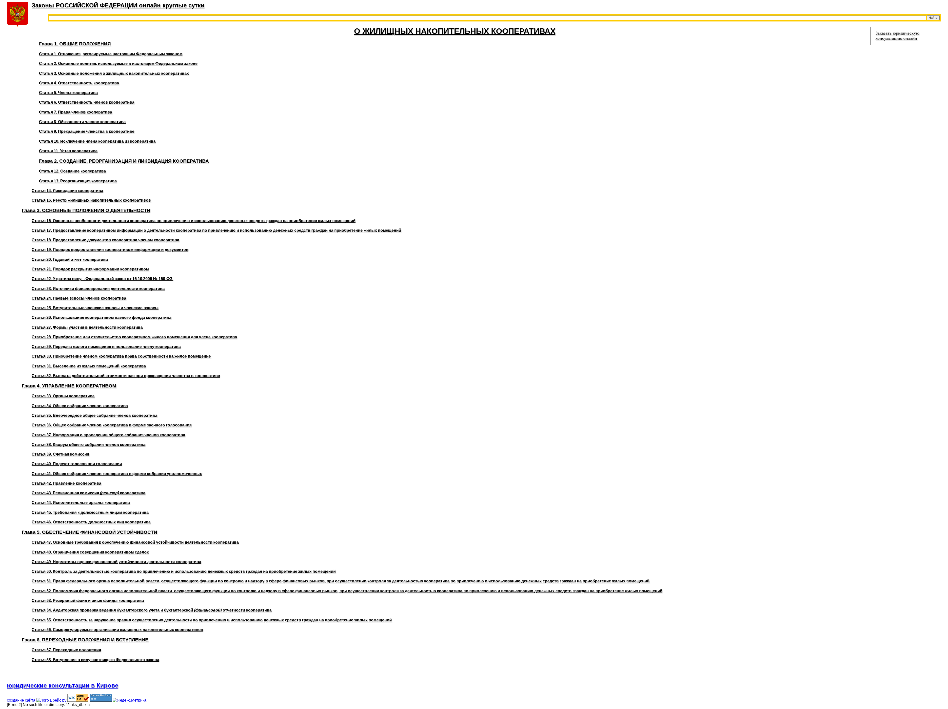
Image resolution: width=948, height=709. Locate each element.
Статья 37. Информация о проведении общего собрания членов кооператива (108, 435)
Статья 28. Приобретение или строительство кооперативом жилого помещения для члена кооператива (134, 337)
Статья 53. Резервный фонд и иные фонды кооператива (88, 600)
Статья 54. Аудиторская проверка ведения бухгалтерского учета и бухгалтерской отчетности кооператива (152, 610)
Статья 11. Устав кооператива (68, 151)
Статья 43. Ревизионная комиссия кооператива (88, 493)
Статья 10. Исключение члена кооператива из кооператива (97, 141)
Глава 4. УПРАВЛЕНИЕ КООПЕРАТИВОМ (69, 385)
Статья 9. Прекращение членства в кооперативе (86, 131)
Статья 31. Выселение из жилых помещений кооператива (89, 366)
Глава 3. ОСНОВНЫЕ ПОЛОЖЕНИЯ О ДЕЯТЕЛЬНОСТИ (86, 210)
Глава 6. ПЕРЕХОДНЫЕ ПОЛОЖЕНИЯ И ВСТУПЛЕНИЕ (85, 639)
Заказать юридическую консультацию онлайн (897, 36)
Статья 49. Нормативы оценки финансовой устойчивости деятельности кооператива (116, 562)
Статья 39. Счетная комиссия (60, 454)
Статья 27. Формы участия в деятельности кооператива (87, 327)
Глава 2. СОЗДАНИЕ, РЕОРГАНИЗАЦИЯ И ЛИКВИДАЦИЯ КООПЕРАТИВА (124, 161)
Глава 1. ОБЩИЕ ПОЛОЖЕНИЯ (75, 43)
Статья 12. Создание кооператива (72, 171)
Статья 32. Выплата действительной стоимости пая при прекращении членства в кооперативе (126, 376)
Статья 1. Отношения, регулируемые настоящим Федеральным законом (110, 54)
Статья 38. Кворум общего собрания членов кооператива (88, 444)
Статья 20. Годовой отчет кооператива (70, 259)
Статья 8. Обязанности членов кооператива (82, 122)
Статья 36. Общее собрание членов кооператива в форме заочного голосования (112, 425)
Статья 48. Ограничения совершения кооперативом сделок (90, 552)
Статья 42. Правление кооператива (66, 483)
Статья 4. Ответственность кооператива (79, 83)
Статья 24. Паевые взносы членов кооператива (79, 298)
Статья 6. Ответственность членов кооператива (86, 102)
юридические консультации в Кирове (62, 685)
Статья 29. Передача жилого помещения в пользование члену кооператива (106, 347)
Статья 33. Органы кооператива (63, 396)
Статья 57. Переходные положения (66, 650)
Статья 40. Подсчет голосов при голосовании (77, 464)
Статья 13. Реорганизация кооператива (78, 181)
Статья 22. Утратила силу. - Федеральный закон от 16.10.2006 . (102, 279)
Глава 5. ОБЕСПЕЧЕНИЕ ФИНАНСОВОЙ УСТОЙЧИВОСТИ (89, 532)
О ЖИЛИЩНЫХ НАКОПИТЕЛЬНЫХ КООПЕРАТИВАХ (454, 31)
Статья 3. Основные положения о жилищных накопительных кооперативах (114, 73)
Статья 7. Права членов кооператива (75, 112)
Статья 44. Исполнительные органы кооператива (81, 502)
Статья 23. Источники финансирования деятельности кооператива (98, 289)
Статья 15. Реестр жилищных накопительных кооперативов (91, 200)
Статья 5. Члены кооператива (68, 93)
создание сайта (21, 700)
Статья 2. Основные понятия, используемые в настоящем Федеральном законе (118, 63)
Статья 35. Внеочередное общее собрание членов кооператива (94, 415)
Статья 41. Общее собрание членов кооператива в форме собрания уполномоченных (117, 474)
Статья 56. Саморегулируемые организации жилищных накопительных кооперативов (117, 630)
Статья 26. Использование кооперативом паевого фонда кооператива (101, 317)
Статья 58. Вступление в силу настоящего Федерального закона (95, 660)
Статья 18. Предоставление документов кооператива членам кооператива (105, 240)
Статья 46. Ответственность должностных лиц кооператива (91, 522)
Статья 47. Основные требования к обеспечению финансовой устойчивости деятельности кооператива (135, 542)
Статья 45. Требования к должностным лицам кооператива (90, 512)
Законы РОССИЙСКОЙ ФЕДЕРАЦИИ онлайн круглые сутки (118, 5)
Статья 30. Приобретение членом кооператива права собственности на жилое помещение (121, 356)
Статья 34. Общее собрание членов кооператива (80, 406)
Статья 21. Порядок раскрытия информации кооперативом (90, 269)
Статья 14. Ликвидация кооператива (67, 191)
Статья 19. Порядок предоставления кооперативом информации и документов (110, 250)
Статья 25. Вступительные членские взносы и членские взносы (95, 308)
